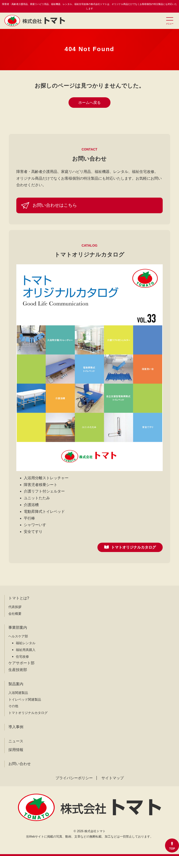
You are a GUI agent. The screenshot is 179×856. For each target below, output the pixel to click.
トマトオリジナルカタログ (133, 547)
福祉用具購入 (25, 650)
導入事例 (15, 727)
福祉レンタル (25, 643)
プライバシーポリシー (74, 778)
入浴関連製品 (18, 693)
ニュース (15, 741)
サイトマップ (112, 778)
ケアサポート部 (21, 663)
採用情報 (15, 750)
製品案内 (15, 684)
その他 (13, 706)
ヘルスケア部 (18, 636)
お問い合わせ (19, 764)
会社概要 (14, 613)
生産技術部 (17, 670)
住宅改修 (22, 656)
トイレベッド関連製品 (24, 699)
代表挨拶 (14, 607)
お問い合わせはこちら (55, 205)
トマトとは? (18, 598)
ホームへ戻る (89, 103)
